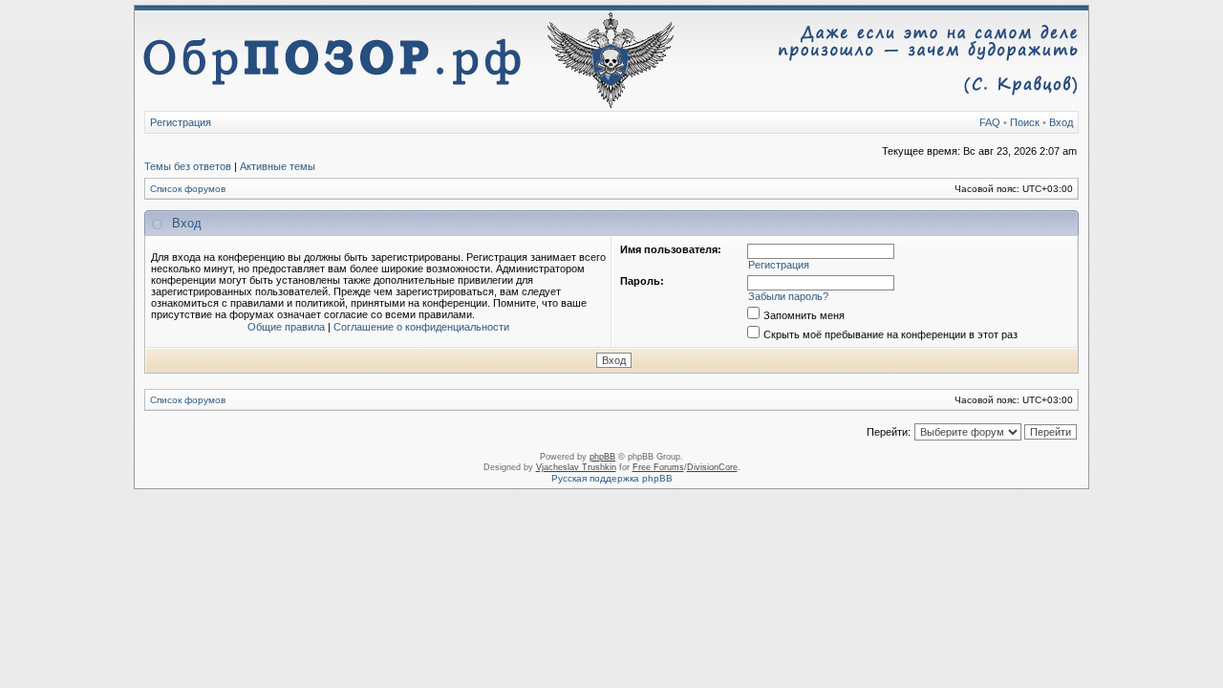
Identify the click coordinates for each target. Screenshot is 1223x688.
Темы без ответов (187, 166)
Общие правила (286, 327)
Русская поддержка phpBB (612, 478)
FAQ (989, 122)
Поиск (1025, 122)
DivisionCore (712, 467)
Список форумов (187, 188)
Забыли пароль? (788, 296)
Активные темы (277, 166)
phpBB (602, 457)
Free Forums (658, 467)
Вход (1061, 122)
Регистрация (180, 122)
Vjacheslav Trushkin (576, 467)
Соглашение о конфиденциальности (421, 327)
